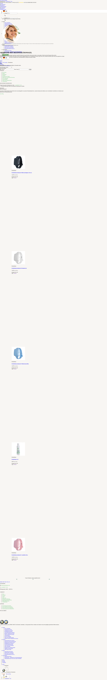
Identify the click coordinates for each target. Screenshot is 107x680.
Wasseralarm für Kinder (8, 651)
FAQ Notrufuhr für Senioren (7, 606)
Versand (15, 177)
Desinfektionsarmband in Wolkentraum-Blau (20, 363)
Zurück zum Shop (7, 673)
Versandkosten (4, 601)
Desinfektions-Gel (15, 459)
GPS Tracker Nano (7, 649)
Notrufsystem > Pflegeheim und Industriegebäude (13, 657)
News (3, 53)
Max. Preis (16, 69)
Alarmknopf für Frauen (8, 630)
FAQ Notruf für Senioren (6, 605)
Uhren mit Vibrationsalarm (7, 80)
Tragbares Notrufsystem (8, 648)
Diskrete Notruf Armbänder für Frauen (11, 638)
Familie (3, 21)
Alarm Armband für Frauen (9, 634)
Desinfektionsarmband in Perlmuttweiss (19, 268)
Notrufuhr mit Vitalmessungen (9, 647)
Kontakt (1, 3)
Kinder (3, 73)
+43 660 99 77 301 (9, 1)
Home (1, 62)
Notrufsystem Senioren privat (9, 642)
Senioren (3, 75)
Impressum (4, 597)
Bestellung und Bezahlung (7, 599)
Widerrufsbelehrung (5, 600)
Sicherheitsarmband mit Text (9, 48)
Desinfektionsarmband (8, 631)
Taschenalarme (4, 79)
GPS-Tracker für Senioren (9, 645)
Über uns (3, 594)
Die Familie (5, 62)
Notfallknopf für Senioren (9, 643)
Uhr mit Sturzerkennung (8, 644)
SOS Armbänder (7, 22)
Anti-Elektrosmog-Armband (9, 632)
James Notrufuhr (7, 646)
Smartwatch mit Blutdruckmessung (8, 77)
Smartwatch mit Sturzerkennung (10, 641)
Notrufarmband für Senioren (9, 640)
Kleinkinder (4, 74)
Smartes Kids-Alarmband (8, 46)
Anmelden (2, 64)
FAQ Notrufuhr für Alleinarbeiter (8, 608)
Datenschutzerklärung (6, 598)
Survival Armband (7, 636)
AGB (3, 596)
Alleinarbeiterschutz (7, 50)
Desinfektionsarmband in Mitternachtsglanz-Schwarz (22, 172)
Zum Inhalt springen (3, 0)
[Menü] (5, 669)
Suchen (5, 13)
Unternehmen (4, 49)
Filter (30, 69)
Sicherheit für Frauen (8, 23)
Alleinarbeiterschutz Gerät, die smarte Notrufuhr (12, 658)
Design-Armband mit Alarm (9, 633)
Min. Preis (2, 69)
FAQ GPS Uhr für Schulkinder (7, 607)
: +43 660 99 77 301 (18, 85)
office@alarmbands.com (5, 585)
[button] (1, 63)
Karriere (3, 595)
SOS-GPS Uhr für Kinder (9, 47)
